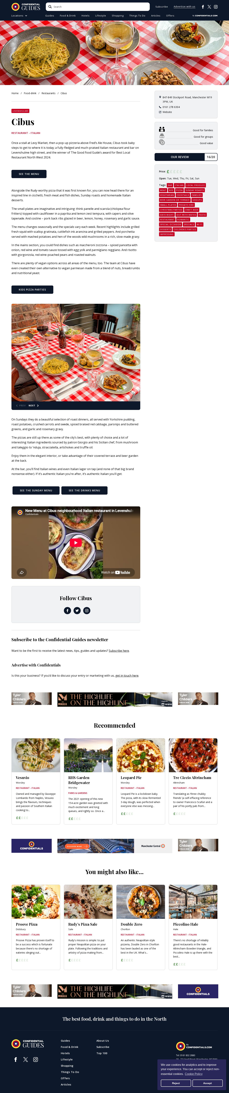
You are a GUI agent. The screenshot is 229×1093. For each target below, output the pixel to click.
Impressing (167, 234)
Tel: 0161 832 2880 (185, 1055)
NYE (171, 190)
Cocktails (183, 195)
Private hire (186, 205)
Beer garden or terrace (175, 200)
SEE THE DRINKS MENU (84, 490)
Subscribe (161, 7)
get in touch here (126, 676)
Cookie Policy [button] (194, 1073)
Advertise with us (184, 6)
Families (197, 195)
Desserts (165, 229)
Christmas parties (171, 209)
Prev (22, 405)
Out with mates (186, 214)
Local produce (195, 185)
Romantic (183, 219)
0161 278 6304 (171, 107)
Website (167, 112)
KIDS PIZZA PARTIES (32, 289)
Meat (163, 190)
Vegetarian (167, 195)
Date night (167, 214)
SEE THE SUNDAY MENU (36, 490)
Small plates (168, 205)
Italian (179, 185)
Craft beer (191, 209)
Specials (189, 224)
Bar (170, 185)
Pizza (179, 190)
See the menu (29, 174)
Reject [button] (176, 1083)
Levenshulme (20, 111)
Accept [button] (207, 1083)
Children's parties (185, 229)
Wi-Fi (199, 224)
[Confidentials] (205, 16)
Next (32, 405)
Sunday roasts (195, 190)
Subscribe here (119, 651)
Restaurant (167, 219)
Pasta (202, 214)
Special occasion (170, 224)
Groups (197, 200)
